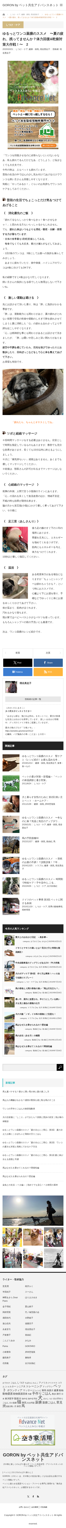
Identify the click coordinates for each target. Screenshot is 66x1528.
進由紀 (49, 841)
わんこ (35, 1383)
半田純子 (7, 1292)
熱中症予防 (32, 1399)
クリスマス (52, 1383)
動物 (61, 1390)
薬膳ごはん (49, 1402)
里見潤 (6, 1286)
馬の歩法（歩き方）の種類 (27, 1035)
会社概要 (34, 1507)
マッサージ (29, 1390)
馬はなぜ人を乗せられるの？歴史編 (31, 1025)
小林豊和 (7, 1352)
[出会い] (53, 1258)
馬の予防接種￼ (30, 838)
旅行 (59, 1394)
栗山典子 (29, 1306)
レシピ (38, 1390)
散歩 (54, 1394)
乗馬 (44, 1390)
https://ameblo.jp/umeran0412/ (19, 731)
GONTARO (30, 1346)
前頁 (18, 652)
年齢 (30, 1394)
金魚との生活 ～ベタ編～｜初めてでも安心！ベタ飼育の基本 (30, 1185)
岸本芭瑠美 (50, 804)
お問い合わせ (24, 1507)
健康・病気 (34, 49)
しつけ (20, 1382)
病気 (24, 1402)
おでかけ (34, 941)
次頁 (48, 652)
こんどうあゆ (9, 1340)
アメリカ (43, 1383)
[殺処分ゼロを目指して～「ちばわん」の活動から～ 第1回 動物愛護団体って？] (53, 1237)
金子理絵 (7, 1306)
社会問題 (31, 1403)
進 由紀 (45, 993)
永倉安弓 (7, 1329)
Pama (5, 1346)
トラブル (39, 865)
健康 (56, 1390)
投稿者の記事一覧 (33, 699)
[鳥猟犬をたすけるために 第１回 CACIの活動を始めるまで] (33, 1258)
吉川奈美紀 (52, 886)
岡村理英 (26, 910)
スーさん (29, 1292)
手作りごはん (41, 1393)
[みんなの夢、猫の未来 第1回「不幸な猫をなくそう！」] (12, 1258)
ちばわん (28, 1383)
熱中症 (24, 1399)
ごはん (13, 1383)
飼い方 (13, 1406)
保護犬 (50, 1390)
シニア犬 (21, 1386)
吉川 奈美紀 (43, 967)
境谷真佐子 (45, 49)
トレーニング (34, 1386)
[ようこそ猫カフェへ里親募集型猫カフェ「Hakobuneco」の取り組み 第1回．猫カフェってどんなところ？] (33, 1237)
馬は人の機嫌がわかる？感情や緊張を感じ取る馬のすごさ (29, 1100)
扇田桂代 (7, 1318)
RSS (38, 1496)
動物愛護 (8, 1393)
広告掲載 (43, 1507)
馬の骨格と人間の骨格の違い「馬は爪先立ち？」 (37, 988)
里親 (8, 1406)
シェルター (10, 1386)
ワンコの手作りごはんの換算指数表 (19, 1109)
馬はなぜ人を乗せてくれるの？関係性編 (33, 1046)
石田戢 (6, 1363)
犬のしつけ (47, 1399)
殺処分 (17, 1398)
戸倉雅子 (7, 1335)
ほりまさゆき (31, 1297)
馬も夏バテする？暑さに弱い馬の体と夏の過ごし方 (26, 1091)
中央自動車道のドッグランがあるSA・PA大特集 (37, 963)
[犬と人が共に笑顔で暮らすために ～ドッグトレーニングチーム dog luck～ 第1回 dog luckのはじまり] (33, 1211)
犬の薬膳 (13, 1403)
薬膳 (38, 1402)
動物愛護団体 (20, 1393)
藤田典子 (7, 1357)
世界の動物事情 (55, 906)
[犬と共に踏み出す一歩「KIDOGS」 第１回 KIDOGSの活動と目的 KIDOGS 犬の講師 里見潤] (12, 1237)
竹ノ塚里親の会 (32, 1312)
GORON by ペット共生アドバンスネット (33, 1457)
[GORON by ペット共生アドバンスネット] (31, 5)
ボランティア (14, 1390)
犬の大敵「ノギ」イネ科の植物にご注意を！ (35, 1014)
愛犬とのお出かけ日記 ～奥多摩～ (31, 937)
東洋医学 (9, 1398)
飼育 (19, 1406)
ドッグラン (48, 1386)
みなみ (44, 941)
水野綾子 (29, 1318)
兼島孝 (28, 1357)
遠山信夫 (7, 1323)
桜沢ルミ (29, 1286)
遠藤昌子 (29, 1323)
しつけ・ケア (22, 49)
